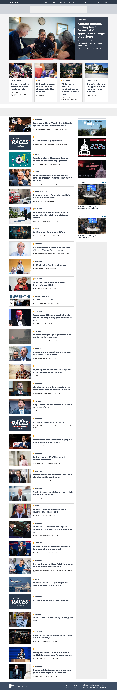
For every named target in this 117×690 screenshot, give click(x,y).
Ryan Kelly (49, 480)
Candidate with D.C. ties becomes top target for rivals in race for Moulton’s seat (91, 43)
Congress (38, 331)
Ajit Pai (45, 589)
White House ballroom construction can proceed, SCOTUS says (70, 89)
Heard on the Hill (40, 191)
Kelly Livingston (67, 97)
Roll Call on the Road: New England (49, 265)
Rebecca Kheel (38, 358)
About (59, 684)
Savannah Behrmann (17, 92)
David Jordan (50, 340)
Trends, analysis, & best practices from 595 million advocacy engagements (51, 159)
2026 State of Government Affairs (49, 232)
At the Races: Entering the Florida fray (51, 600)
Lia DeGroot (41, 95)
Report (37, 154)
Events (59, 685)
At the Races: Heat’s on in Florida (48, 422)
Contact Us (68, 684)
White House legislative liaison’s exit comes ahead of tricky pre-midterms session (50, 215)
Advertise (76, 684)
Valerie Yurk (37, 445)
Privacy (67, 685)
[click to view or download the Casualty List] (92, 169)
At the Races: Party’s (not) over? (48, 141)
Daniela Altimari (83, 48)
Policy (40, 80)
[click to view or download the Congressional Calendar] (92, 147)
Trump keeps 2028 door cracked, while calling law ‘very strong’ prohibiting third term (52, 317)
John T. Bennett (92, 95)
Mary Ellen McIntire (50, 144)
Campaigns (83, 19)
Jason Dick (37, 201)
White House (16, 80)
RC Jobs (75, 685)
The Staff (68, 687)
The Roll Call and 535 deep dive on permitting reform (88, 236)
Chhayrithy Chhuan (39, 164)
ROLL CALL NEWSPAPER (41, 296)
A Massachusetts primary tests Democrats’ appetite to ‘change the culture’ (91, 30)
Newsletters (61, 687)
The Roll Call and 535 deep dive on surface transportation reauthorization (91, 207)
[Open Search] (106, 2)
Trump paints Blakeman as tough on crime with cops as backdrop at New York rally (52, 529)
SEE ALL (104, 183)
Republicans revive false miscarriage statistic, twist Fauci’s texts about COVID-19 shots (53, 177)
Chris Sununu (37, 589)
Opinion (37, 579)
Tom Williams (37, 268)
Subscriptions (77, 687)
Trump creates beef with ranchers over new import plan (20, 86)
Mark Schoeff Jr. (38, 410)
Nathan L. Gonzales (39, 463)
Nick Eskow (37, 129)
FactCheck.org (38, 184)
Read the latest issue (43, 300)
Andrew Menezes (46, 129)
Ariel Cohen (37, 515)
